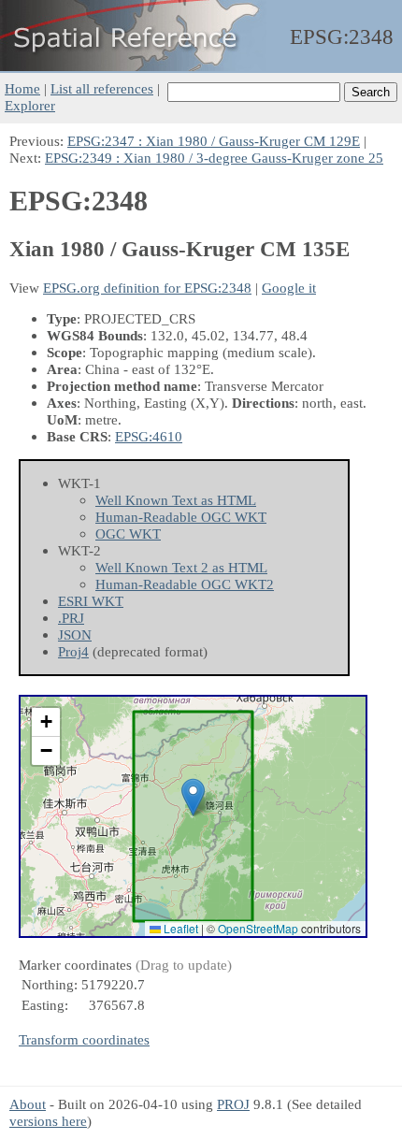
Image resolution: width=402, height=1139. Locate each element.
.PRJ (71, 618)
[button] (193, 797)
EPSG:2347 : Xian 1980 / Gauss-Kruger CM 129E (213, 141)
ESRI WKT (90, 601)
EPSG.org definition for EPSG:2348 (147, 288)
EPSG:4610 (148, 436)
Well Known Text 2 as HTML (181, 567)
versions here (48, 1121)
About (27, 1104)
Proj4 (73, 651)
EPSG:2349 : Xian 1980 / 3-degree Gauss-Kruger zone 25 (214, 158)
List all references (101, 88)
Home (22, 88)
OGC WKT (128, 533)
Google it (289, 288)
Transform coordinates (84, 1039)
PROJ (233, 1104)
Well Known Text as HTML (175, 500)
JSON (75, 634)
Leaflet (179, 928)
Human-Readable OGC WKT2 (184, 584)
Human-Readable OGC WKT (180, 517)
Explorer (30, 105)
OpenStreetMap (258, 928)
